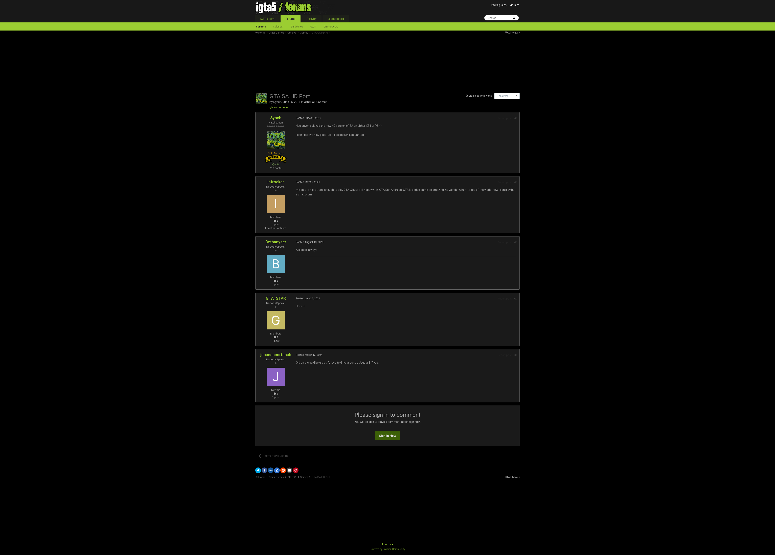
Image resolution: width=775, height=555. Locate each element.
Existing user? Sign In (504, 4)
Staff (313, 26)
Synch (277, 101)
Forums (290, 18)
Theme (387, 544)
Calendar (278, 26)
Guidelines (297, 26)
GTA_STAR (276, 298)
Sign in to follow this (480, 95)
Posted (308, 117)
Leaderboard (336, 18)
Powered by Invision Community (387, 549)
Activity (311, 18)
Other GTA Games (315, 101)
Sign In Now (387, 436)
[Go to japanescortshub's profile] (276, 377)
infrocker (275, 181)
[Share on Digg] (270, 470)
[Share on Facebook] (264, 470)
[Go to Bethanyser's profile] (276, 264)
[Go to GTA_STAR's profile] (276, 320)
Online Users (331, 26)
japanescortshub (275, 354)
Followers (502, 96)
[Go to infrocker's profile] (276, 204)
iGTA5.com (267, 18)
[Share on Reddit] (283, 470)
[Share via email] (289, 470)
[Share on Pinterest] (295, 470)
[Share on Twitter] (258, 470)
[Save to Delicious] (277, 470)
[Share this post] (515, 118)
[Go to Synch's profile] (261, 98)
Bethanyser (275, 242)
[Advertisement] (328, 62)
